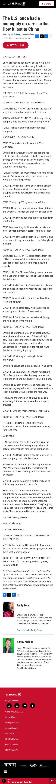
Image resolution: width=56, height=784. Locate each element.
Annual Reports (11, 728)
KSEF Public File (11, 745)
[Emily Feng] (8, 609)
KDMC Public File (12, 750)
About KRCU (10, 717)
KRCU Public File (11, 739)
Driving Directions (12, 723)
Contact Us (9, 734)
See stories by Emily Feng (29, 630)
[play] (4, 780)
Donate (47, 4)
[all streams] (52, 781)
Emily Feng (15, 34)
